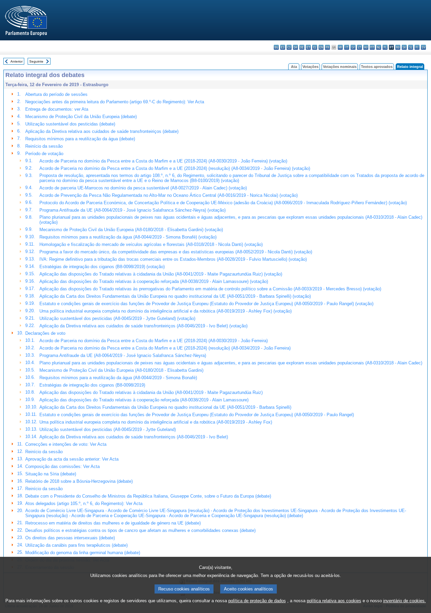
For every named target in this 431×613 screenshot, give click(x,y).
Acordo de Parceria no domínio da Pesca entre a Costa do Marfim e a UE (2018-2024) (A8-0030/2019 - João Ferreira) (153, 340)
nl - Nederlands (378, 47)
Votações (310, 67)
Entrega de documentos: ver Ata (56, 109)
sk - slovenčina (404, 47)
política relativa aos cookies (334, 600)
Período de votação (44, 153)
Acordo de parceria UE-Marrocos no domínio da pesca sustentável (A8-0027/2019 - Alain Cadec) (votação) (143, 187)
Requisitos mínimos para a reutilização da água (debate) (80, 138)
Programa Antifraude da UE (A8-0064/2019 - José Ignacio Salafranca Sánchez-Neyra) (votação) (132, 210)
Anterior (16, 61)
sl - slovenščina (410, 47)
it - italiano (346, 47)
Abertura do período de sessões (56, 94)
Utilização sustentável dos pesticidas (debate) (70, 124)
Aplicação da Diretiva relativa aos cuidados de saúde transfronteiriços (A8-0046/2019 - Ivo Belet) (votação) (143, 325)
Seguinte (36, 61)
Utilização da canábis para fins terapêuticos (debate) (76, 545)
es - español (282, 47)
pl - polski (385, 47)
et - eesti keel (308, 47)
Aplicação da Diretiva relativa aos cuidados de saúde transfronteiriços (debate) (101, 131)
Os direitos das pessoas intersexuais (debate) (70, 537)
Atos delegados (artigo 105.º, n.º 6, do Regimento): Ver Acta (83, 503)
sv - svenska (423, 47)
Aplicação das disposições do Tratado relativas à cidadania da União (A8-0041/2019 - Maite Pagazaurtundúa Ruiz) (151, 392)
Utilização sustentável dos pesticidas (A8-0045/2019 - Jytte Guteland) (107, 429)
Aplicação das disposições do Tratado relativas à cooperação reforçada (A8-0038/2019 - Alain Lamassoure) (143, 399)
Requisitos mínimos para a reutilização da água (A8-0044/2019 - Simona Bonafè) (118, 377)
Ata (294, 67)
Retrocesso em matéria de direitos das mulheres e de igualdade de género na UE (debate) (113, 523)
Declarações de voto (45, 333)
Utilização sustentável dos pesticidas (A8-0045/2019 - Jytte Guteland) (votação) (117, 318)
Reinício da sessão (44, 146)
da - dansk (295, 47)
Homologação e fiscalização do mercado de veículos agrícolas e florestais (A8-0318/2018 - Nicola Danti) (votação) (151, 244)
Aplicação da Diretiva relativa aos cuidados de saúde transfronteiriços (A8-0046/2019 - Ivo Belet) (133, 436)
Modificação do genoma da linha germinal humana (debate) (82, 552)
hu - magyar (365, 47)
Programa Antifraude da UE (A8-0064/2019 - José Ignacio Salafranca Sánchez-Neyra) (122, 355)
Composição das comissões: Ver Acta (62, 466)
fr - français (327, 47)
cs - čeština (289, 47)
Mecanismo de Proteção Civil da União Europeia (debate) (81, 116)
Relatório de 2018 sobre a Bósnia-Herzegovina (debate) (79, 481)
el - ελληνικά (314, 47)
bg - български (276, 47)
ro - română (397, 47)
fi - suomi (417, 47)
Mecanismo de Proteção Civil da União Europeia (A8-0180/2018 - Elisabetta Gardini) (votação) (131, 229)
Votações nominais (340, 67)
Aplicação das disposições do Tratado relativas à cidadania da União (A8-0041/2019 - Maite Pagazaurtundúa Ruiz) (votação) (160, 274)
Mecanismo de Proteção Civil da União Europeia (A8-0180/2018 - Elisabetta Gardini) (121, 370)
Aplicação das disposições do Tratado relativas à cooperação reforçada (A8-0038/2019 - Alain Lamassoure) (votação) (153, 281)
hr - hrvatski (340, 47)
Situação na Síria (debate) (50, 473)
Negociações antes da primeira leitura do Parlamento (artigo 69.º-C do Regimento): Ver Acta (114, 101)
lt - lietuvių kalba (359, 47)
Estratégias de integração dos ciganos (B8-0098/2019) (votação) (102, 266)
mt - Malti (372, 47)
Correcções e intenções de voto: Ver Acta (65, 444)
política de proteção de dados (257, 600)
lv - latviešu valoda (353, 47)
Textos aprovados (377, 67)
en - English (321, 47)
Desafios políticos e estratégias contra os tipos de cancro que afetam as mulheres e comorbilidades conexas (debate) (140, 530)
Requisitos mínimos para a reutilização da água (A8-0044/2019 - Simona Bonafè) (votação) (128, 237)
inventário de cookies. (404, 600)
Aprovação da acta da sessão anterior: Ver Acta (72, 459)
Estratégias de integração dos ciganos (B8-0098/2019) (92, 385)
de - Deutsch (301, 47)
